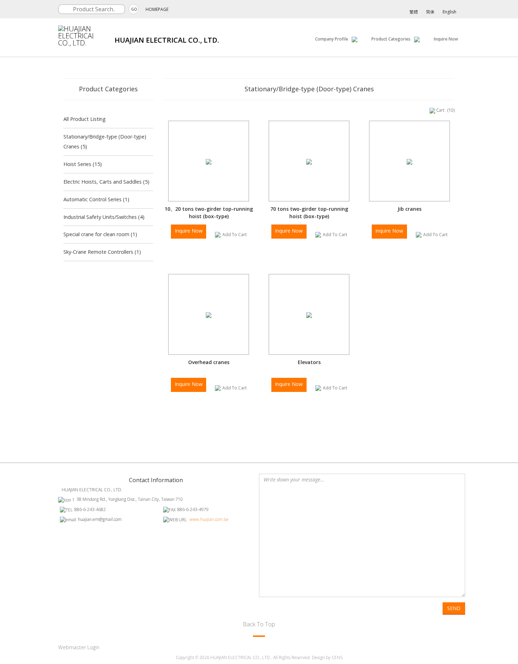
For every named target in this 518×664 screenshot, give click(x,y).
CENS (337, 657)
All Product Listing (84, 119)
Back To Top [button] (259, 624)
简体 (430, 12)
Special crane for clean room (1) (100, 234)
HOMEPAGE (157, 9)
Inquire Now (446, 39)
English (449, 12)
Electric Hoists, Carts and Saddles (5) (106, 181)
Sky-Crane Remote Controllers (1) (102, 251)
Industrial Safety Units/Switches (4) (103, 217)
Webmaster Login (78, 647)
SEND (454, 608)
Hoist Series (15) (82, 164)
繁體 (413, 12)
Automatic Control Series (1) (96, 199)
